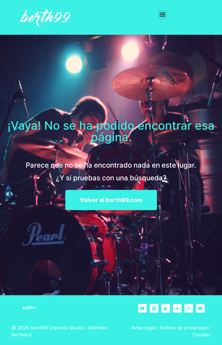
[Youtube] (142, 308)
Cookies (201, 334)
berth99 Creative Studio (57, 328)
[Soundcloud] (177, 308)
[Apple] (165, 308)
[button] (162, 14)
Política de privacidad (183, 328)
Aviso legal (143, 328)
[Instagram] (188, 308)
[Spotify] (154, 308)
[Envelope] (200, 308)
